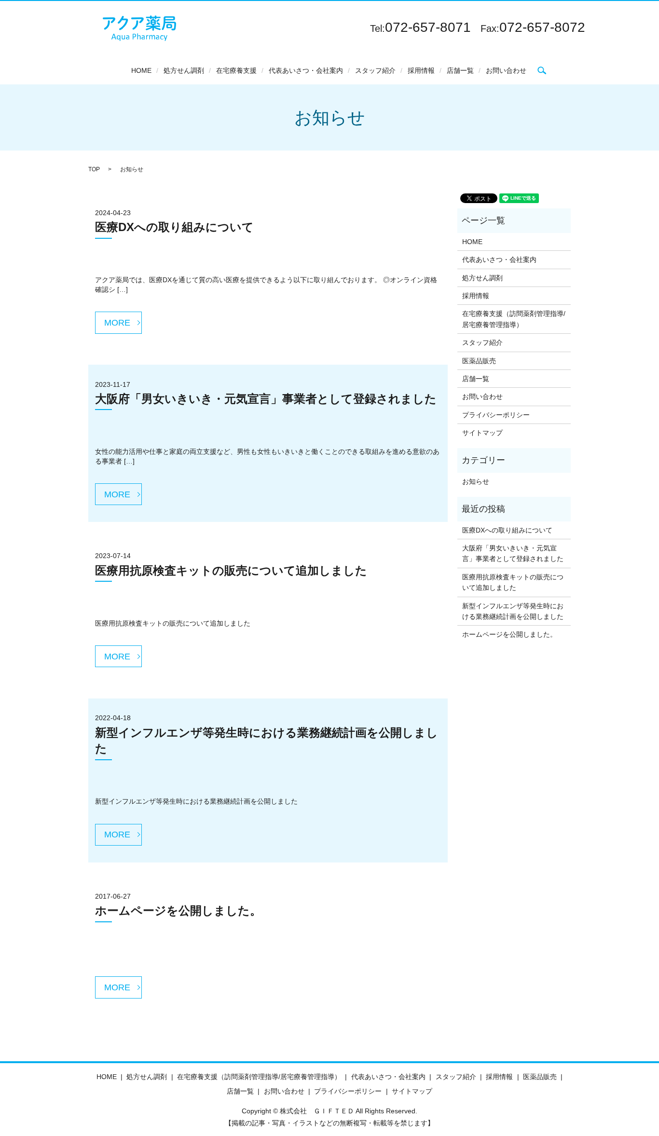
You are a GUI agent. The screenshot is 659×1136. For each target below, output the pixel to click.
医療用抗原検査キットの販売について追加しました (231, 570)
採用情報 (421, 70)
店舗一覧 (460, 70)
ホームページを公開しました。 (178, 910)
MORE (117, 323)
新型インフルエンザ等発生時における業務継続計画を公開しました (512, 611)
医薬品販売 (479, 361)
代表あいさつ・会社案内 (306, 70)
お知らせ (475, 481)
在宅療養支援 (236, 70)
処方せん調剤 (184, 70)
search (542, 70)
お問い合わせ (506, 70)
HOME (141, 70)
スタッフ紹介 (375, 70)
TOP (94, 169)
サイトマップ (482, 433)
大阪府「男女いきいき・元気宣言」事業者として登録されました (266, 398)
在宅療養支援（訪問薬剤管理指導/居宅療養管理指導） (513, 319)
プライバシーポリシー (496, 415)
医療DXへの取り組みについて (174, 226)
